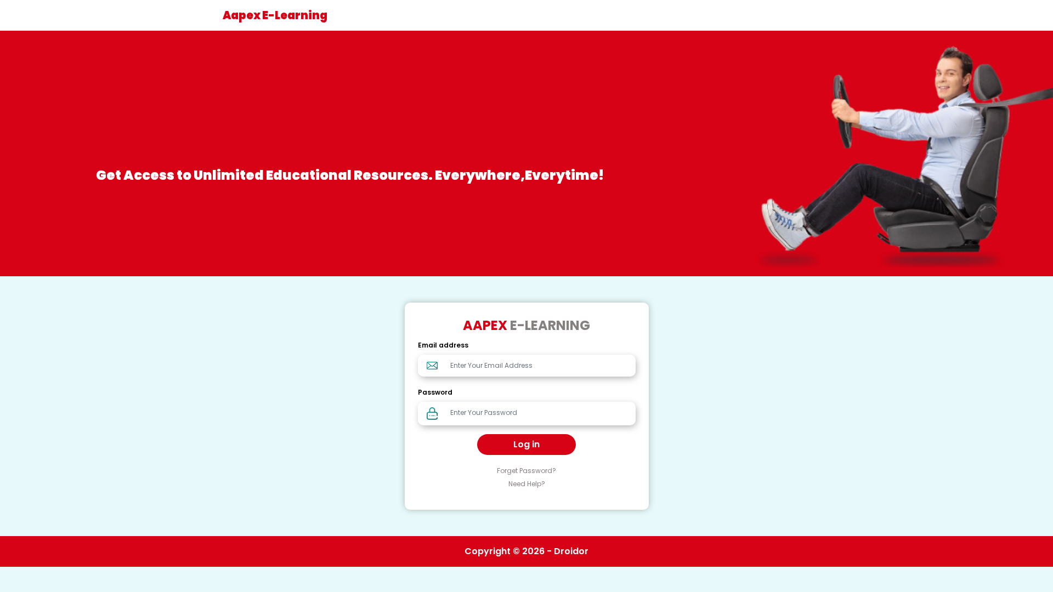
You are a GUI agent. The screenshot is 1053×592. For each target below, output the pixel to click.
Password (435, 392)
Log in (526, 444)
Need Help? (526, 483)
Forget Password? (526, 470)
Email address (443, 345)
